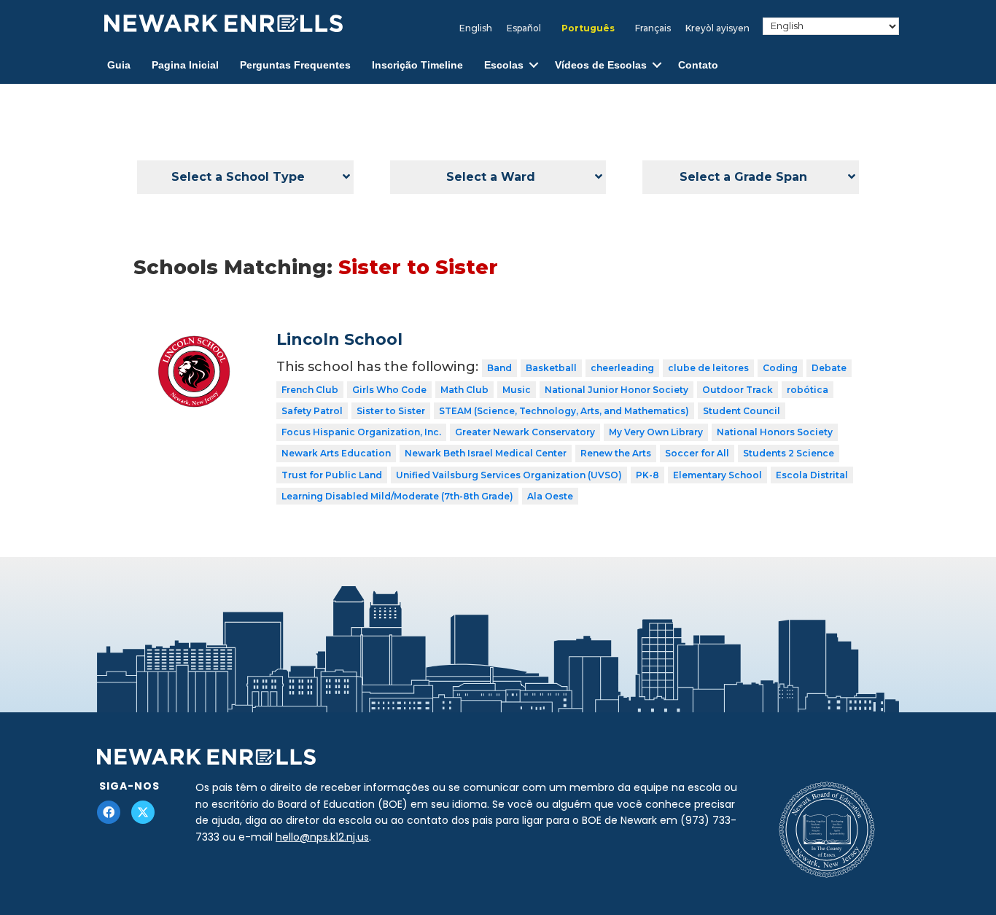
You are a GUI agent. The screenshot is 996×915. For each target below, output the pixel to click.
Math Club (464, 389)
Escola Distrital (812, 475)
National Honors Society (775, 432)
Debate (829, 367)
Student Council (741, 410)
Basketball (551, 367)
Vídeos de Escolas (601, 65)
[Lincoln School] (194, 340)
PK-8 (647, 475)
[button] (534, 65)
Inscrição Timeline (417, 65)
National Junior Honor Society (616, 389)
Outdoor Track (737, 389)
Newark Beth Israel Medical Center (486, 453)
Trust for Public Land (331, 475)
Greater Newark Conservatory (525, 432)
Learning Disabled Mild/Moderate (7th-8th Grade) (397, 496)
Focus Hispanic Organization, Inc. (361, 432)
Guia (119, 65)
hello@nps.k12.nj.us (322, 837)
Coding (780, 367)
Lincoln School (339, 339)
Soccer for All (697, 453)
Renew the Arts (615, 453)
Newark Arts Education (336, 453)
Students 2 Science (788, 453)
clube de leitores (708, 367)
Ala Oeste (550, 496)
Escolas (504, 65)
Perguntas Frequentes (295, 65)
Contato (698, 65)
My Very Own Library (656, 432)
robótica (807, 389)
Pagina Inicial (185, 65)
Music (516, 389)
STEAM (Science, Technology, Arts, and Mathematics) (564, 410)
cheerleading (622, 367)
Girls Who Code (389, 389)
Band (499, 367)
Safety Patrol (312, 410)
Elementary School (717, 475)
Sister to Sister (391, 410)
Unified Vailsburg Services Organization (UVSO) (509, 475)
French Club (309, 389)
